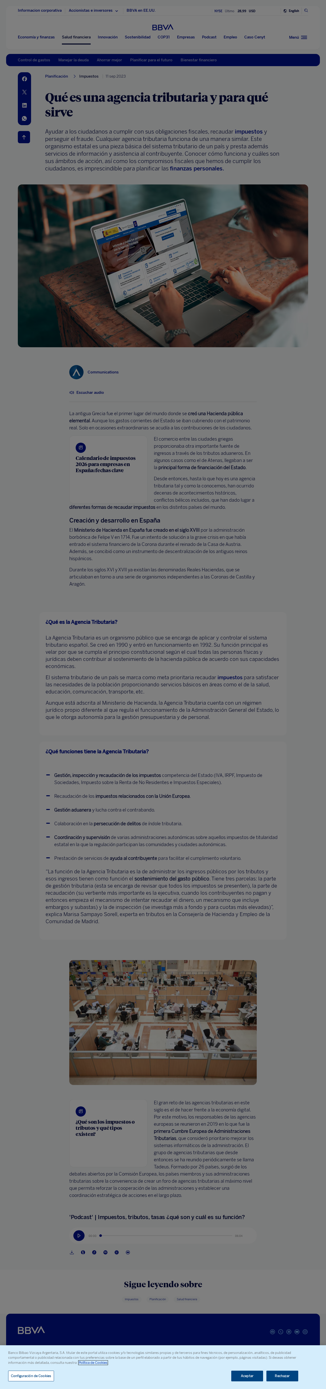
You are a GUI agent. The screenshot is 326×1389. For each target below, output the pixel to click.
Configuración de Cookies (31, 1376)
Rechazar (282, 1376)
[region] (163, 1367)
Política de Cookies (93, 1363)
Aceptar (247, 1376)
